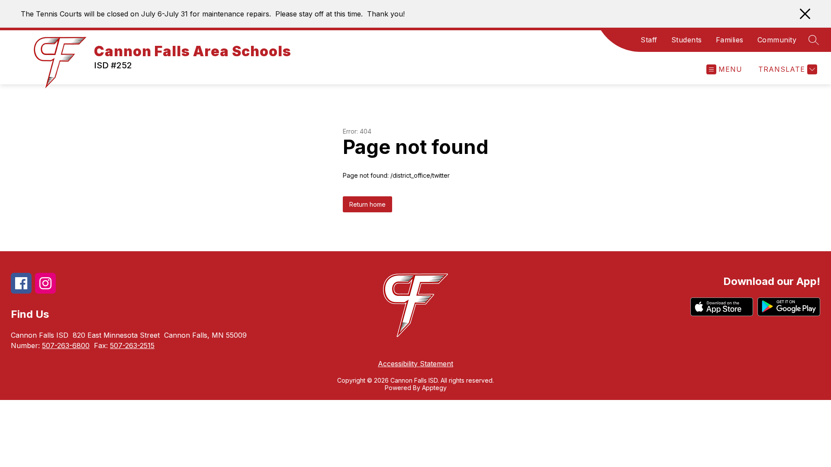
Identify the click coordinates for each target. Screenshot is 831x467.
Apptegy (434, 387)
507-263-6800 (66, 345)
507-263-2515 (132, 345)
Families (730, 39)
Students (686, 39)
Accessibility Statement (415, 363)
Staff (649, 39)
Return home (367, 204)
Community (777, 39)
